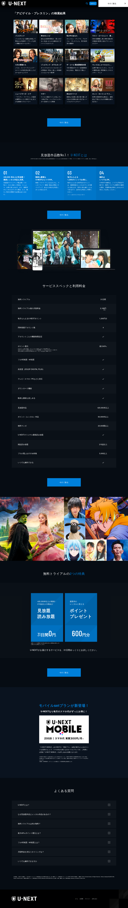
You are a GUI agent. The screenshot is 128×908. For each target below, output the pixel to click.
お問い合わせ (94, 898)
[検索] (87, 3)
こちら (43, 351)
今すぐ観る (112, 3)
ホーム (76, 898)
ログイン (93, 3)
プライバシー (87, 898)
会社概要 (81, 898)
